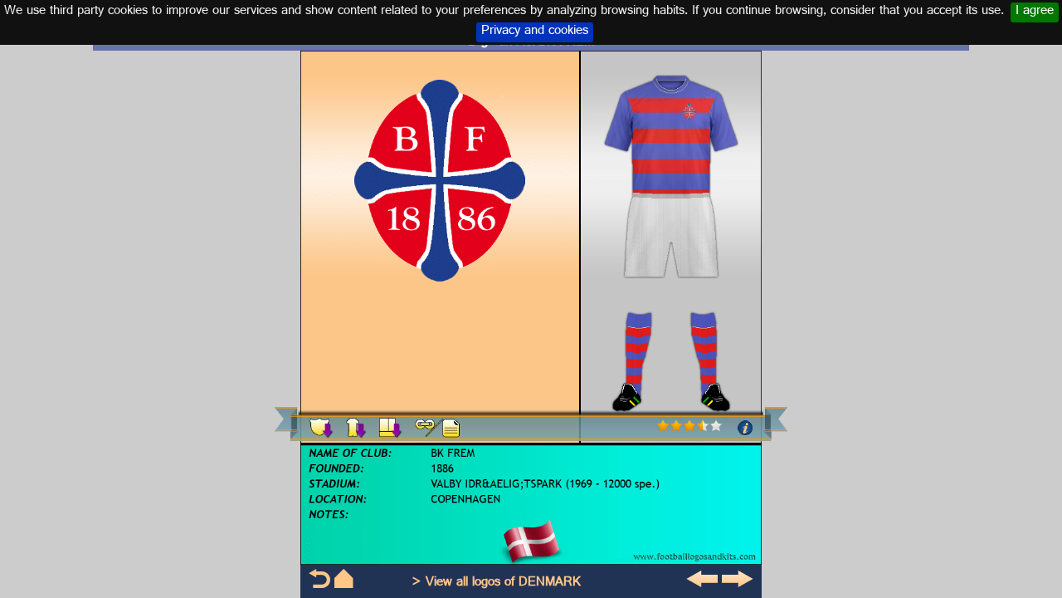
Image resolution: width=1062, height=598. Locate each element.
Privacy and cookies (534, 32)
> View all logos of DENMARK (496, 583)
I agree (1035, 12)
